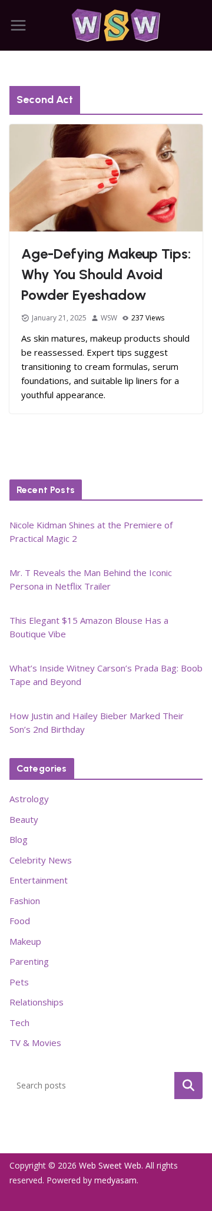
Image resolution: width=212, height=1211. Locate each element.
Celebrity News (40, 860)
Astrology (29, 799)
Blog (18, 839)
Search (188, 1084)
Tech (19, 1022)
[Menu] (18, 25)
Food (19, 921)
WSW (109, 318)
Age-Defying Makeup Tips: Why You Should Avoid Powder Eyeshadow (106, 274)
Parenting (29, 961)
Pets (19, 982)
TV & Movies (35, 1042)
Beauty (23, 819)
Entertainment (38, 880)
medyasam (115, 1180)
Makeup (25, 941)
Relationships (36, 1002)
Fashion (24, 900)
